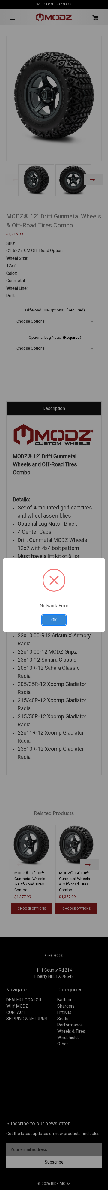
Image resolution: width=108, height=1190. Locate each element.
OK (54, 620)
